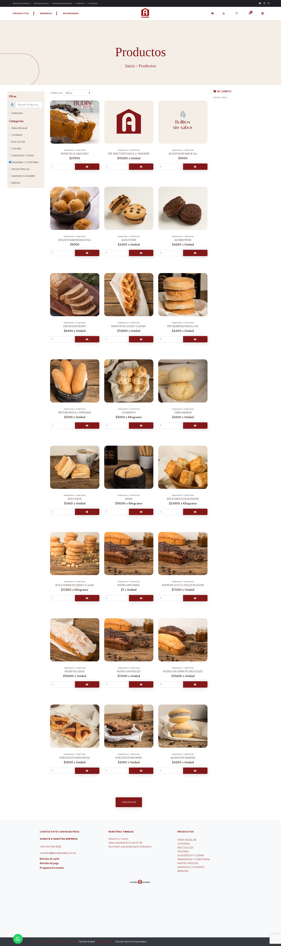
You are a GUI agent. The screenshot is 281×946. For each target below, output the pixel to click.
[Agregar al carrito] (87, 166)
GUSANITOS (128, 412)
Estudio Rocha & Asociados (130, 941)
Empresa (46, 13)
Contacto (80, 3)
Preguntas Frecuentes (62, 3)
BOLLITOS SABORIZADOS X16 (74, 240)
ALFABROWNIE (182, 240)
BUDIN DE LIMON (75, 671)
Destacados (17, 113)
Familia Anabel (87, 941)
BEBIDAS (15, 182)
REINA (128, 499)
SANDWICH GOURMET (23, 176)
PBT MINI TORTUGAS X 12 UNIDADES (128, 153)
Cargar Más (128, 802)
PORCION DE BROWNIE (128, 758)
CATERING (16, 135)
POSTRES (16, 148)
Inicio (130, 66)
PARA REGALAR (19, 128)
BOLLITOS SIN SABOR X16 (183, 153)
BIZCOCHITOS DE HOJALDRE (183, 499)
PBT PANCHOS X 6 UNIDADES (74, 412)
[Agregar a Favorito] (75, 104)
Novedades (71, 13)
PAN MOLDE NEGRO (74, 326)
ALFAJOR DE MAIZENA (183, 758)
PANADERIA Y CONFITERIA (24, 162)
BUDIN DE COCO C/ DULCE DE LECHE (183, 585)
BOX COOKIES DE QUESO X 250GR (74, 585)
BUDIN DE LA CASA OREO (75, 153)
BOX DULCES (18, 141)
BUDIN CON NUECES (128, 671)
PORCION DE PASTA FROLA (75, 758)
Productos (21, 13)
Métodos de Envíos (21, 3)
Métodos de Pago (41, 3)
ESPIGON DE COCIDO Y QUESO (128, 326)
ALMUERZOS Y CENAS (22, 155)
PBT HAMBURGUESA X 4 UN (182, 326)
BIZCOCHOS (74, 499)
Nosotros (93, 3)
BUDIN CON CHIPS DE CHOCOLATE (183, 671)
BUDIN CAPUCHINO (129, 585)
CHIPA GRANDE (183, 412)
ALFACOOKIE (128, 240)
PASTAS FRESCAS (20, 169)
